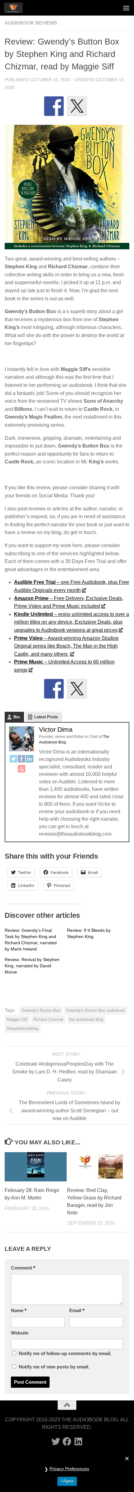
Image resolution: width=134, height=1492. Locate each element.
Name (18, 1310)
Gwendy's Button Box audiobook (95, 1010)
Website (19, 1332)
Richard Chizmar (48, 1019)
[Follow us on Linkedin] (78, 1441)
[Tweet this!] (77, 106)
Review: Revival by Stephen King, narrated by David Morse (32, 965)
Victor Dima (56, 729)
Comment (23, 1267)
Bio (16, 717)
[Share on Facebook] (54, 106)
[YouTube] (21, 770)
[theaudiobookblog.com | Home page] (16, 7)
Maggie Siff (17, 1019)
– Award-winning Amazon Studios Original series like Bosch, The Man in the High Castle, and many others (66, 646)
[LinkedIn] (29, 760)
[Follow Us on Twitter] (77, 689)
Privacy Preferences (69, 1468)
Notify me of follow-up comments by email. (65, 1353)
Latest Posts (46, 717)
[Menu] (126, 8)
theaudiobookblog (22, 1028)
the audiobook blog (86, 1019)
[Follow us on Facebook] (67, 1441)
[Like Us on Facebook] (54, 689)
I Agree (67, 1481)
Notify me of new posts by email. (54, 1366)
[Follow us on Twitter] (55, 1441)
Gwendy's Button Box (41, 1010)
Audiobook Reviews (31, 23)
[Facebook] (21, 760)
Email (76, 1310)
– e (71, 622)
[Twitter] (13, 760)
